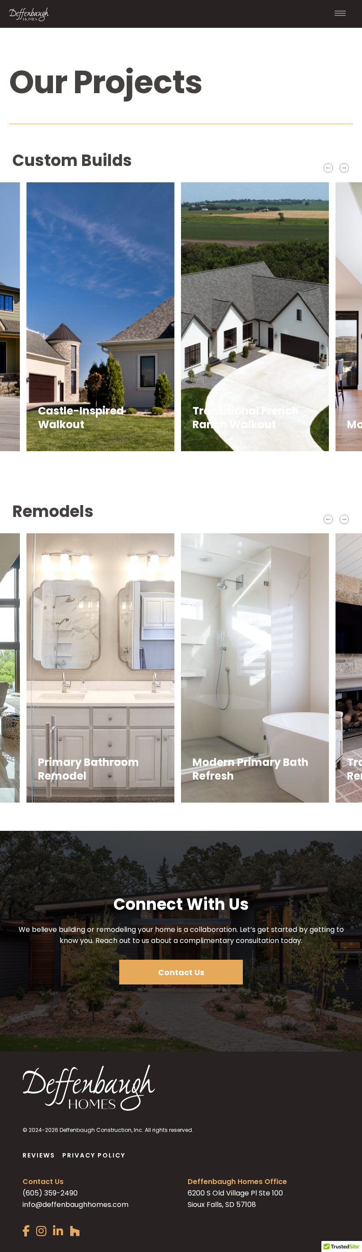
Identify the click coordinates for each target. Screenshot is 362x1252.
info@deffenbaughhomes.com (75, 1204)
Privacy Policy (93, 1155)
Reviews (39, 1155)
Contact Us (181, 972)
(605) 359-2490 (50, 1193)
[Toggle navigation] (340, 14)
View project (60, 431)
